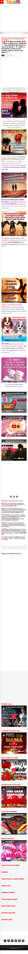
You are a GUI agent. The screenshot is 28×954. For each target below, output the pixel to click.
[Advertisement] (14, 18)
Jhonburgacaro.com (14, 948)
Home (2, 37)
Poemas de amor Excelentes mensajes (14, 39)
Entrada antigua (6, 548)
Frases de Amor (16, 38)
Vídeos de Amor (5, 39)
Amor (6, 37)
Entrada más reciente (21, 548)
